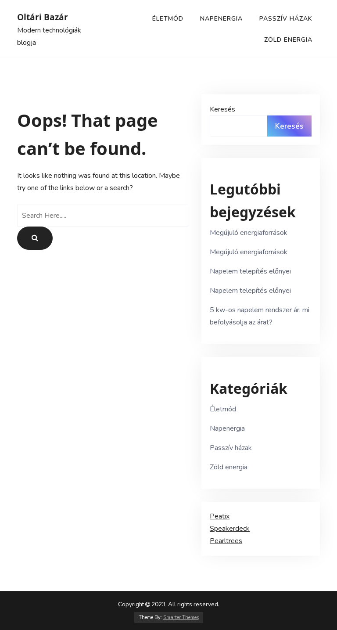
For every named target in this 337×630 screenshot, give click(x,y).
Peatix (219, 516)
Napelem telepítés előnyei (250, 271)
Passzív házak (285, 18)
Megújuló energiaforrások (248, 233)
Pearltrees (226, 541)
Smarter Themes (181, 617)
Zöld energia (288, 40)
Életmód (167, 18)
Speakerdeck (230, 528)
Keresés (222, 109)
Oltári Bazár (42, 17)
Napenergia (221, 18)
